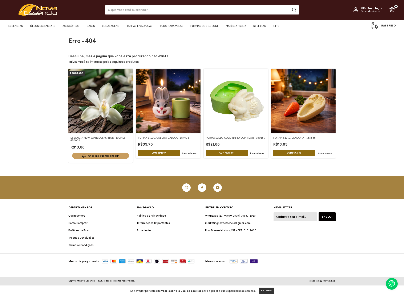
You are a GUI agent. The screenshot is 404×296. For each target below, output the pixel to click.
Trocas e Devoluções (81, 237)
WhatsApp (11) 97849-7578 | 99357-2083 (230, 215)
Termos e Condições (80, 245)
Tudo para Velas (171, 26)
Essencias (15, 26)
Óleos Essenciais (42, 26)
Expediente (144, 230)
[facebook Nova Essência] (202, 187)
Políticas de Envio (79, 230)
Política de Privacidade (151, 215)
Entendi (266, 290)
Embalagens (110, 26)
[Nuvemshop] (322, 281)
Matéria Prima (236, 26)
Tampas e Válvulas (139, 26)
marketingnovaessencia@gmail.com (228, 223)
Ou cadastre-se (370, 11)
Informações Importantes (153, 223)
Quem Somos (76, 215)
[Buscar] (293, 10)
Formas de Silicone (204, 26)
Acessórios (71, 26)
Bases (91, 26)
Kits (276, 26)
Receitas (259, 26)
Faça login (374, 8)
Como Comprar (78, 223)
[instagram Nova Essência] (186, 187)
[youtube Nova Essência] (217, 187)
